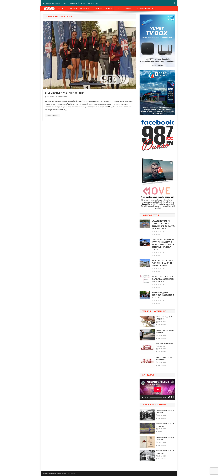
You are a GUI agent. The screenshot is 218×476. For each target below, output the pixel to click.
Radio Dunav (62, 97)
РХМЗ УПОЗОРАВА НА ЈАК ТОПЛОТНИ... (165, 331)
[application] (157, 389)
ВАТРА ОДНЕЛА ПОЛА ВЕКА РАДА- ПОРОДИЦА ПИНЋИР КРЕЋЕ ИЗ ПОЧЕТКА (162, 263)
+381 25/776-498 (92, 3)
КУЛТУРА (108, 9)
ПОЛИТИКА (84, 9)
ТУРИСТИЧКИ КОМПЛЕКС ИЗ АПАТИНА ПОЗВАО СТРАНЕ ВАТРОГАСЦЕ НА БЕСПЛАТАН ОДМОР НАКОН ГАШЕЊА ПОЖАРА (163, 244)
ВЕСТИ (60, 9)
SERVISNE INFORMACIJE (144, 9)
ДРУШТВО (98, 9)
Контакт (82, 3)
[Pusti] (142, 397)
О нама (65, 3)
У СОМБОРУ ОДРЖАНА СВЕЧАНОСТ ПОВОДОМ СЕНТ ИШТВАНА (163, 295)
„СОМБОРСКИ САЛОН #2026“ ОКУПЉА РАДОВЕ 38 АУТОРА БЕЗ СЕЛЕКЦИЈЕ (163, 279)
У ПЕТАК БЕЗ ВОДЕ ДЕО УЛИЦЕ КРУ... (164, 318)
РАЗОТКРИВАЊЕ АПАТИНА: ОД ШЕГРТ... (165, 438)
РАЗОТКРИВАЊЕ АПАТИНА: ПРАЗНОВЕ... (165, 411)
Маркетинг (73, 3)
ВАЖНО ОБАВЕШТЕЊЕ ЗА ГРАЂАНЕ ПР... (164, 345)
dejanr (160, 432)
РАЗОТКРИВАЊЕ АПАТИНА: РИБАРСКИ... (165, 452)
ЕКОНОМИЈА (72, 9)
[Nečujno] (169, 397)
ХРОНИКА (129, 9)
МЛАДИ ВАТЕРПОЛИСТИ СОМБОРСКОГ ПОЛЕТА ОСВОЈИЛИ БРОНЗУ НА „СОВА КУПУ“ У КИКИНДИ (163, 224)
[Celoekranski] (172, 397)
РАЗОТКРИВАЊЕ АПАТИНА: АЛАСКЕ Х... (165, 425)
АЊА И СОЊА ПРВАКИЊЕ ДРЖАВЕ (64, 93)
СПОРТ (117, 9)
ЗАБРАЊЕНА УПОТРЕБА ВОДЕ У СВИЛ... (164, 358)
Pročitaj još (53, 115)
